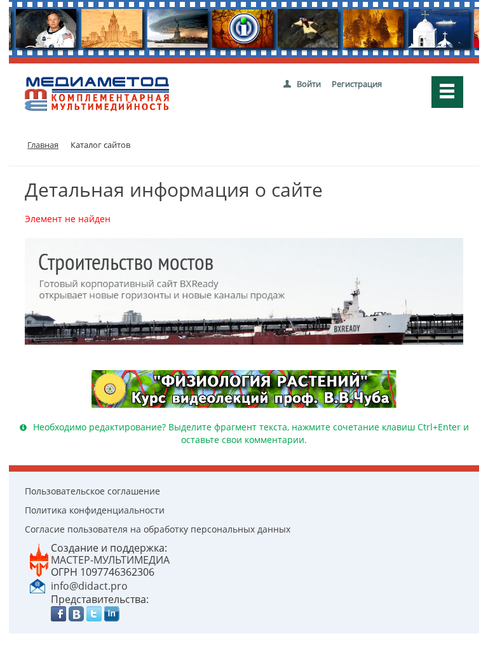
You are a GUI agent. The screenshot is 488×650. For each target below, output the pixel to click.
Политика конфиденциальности (95, 510)
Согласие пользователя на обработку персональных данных (157, 529)
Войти (309, 84)
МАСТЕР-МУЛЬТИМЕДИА (110, 560)
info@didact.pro (89, 586)
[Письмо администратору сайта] (37, 585)
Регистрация (357, 84)
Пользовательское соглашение (92, 491)
